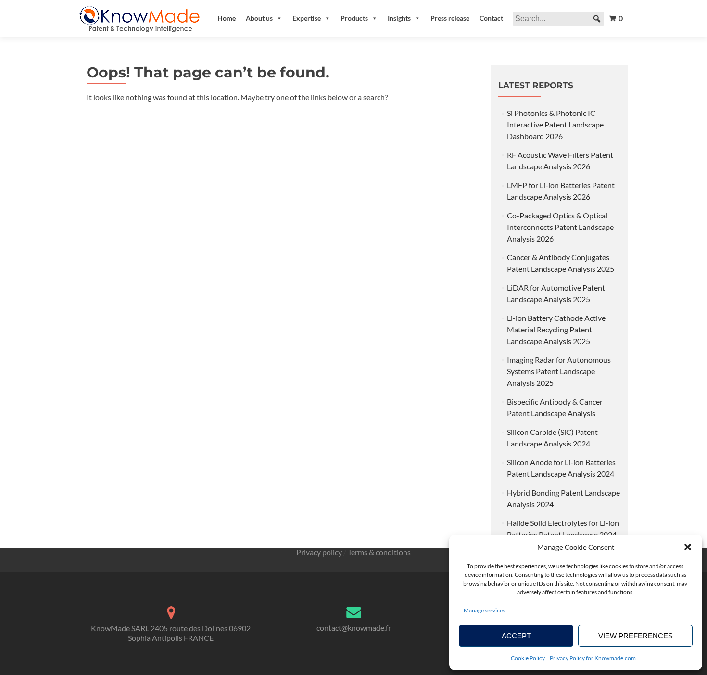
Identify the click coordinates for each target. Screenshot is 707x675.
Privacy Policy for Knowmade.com (593, 658)
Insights (399, 18)
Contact (491, 18)
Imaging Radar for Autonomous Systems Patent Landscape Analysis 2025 (559, 371)
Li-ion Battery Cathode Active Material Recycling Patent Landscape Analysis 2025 (556, 329)
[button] (688, 547)
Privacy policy (319, 552)
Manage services (484, 610)
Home (226, 18)
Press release (449, 18)
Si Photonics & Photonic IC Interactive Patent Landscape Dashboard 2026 (555, 124)
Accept (516, 636)
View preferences (635, 636)
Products (354, 18)
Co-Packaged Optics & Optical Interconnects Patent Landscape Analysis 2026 (560, 227)
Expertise (306, 18)
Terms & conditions (379, 552)
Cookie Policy (528, 658)
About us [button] (259, 18)
